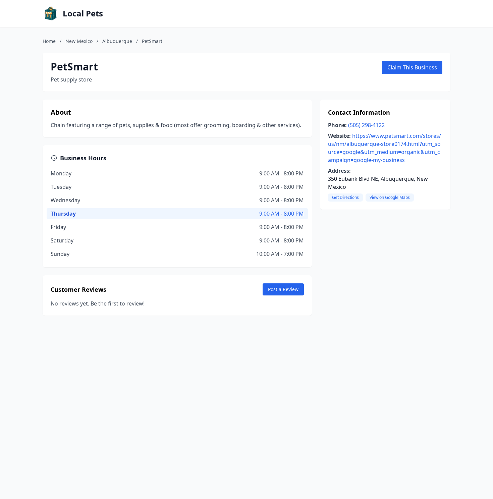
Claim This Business (412, 67)
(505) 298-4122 (366, 125)
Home (49, 41)
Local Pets (83, 13)
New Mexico (79, 41)
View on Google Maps (390, 197)
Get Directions (345, 197)
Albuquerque (117, 41)
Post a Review (283, 289)
